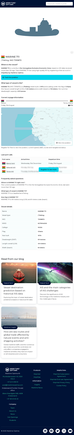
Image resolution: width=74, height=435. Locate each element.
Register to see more (49, 169)
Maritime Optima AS (12, 373)
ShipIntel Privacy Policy (61, 382)
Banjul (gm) (10, 163)
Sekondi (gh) (11, 167)
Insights (37, 385)
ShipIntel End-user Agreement (61, 379)
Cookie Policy (61, 385)
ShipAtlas (37, 377)
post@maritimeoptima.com (12, 385)
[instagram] (64, 431)
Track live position (11, 77)
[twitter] (58, 431)
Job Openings (12, 417)
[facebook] (51, 431)
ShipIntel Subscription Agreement (61, 375)
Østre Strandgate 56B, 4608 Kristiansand (13, 395)
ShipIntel (37, 374)
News (13, 414)
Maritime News (36, 388)
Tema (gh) (10, 171)
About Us (12, 411)
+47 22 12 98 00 (12, 382)
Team (13, 408)
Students (12, 420)
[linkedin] (45, 431)
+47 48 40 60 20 (12, 399)
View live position (64, 143)
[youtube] (70, 431)
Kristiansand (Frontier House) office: (12, 389)
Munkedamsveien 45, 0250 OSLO (12, 378)
